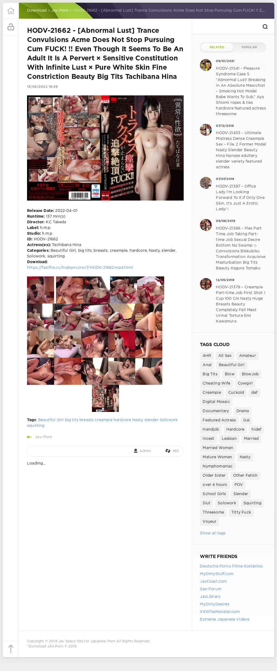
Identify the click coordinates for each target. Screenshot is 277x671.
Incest (208, 438)
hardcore (122, 420)
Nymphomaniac (218, 466)
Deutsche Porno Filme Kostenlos (231, 566)
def (254, 392)
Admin (145, 451)
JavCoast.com (213, 581)
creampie (103, 420)
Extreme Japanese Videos (224, 619)
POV (239, 484)
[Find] (265, 26)
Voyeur (209, 521)
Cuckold (236, 392)
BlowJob (250, 374)
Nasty (137, 420)
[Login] (11, 27)
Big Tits (210, 374)
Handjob (211, 429)
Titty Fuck (241, 512)
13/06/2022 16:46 (42, 86)
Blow (230, 374)
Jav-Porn (43, 437)
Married (251, 438)
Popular (249, 47)
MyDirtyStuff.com (216, 574)
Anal (207, 365)
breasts (87, 420)
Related (217, 47)
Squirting (252, 503)
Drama (242, 411)
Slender (240, 494)
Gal (246, 420)
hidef (256, 429)
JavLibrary (210, 596)
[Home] (11, 11)
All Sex (225, 355)
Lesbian (229, 438)
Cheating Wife (216, 383)
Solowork (169, 420)
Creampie (212, 392)
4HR (207, 355)
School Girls (214, 494)
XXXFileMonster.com (220, 612)
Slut (206, 503)
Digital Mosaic (216, 402)
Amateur (247, 355)
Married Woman (218, 448)
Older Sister (214, 475)
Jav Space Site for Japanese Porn (86, 641)
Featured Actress (219, 420)
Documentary (216, 411)
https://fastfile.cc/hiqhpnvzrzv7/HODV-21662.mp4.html (80, 267)
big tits (71, 420)
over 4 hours (215, 484)
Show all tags (213, 533)
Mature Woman (217, 457)
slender (151, 420)
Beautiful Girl (51, 420)
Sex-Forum (210, 589)
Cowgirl (245, 383)
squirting (36, 425)
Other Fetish (245, 475)
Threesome (213, 512)
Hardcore (235, 429)
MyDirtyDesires (214, 604)
